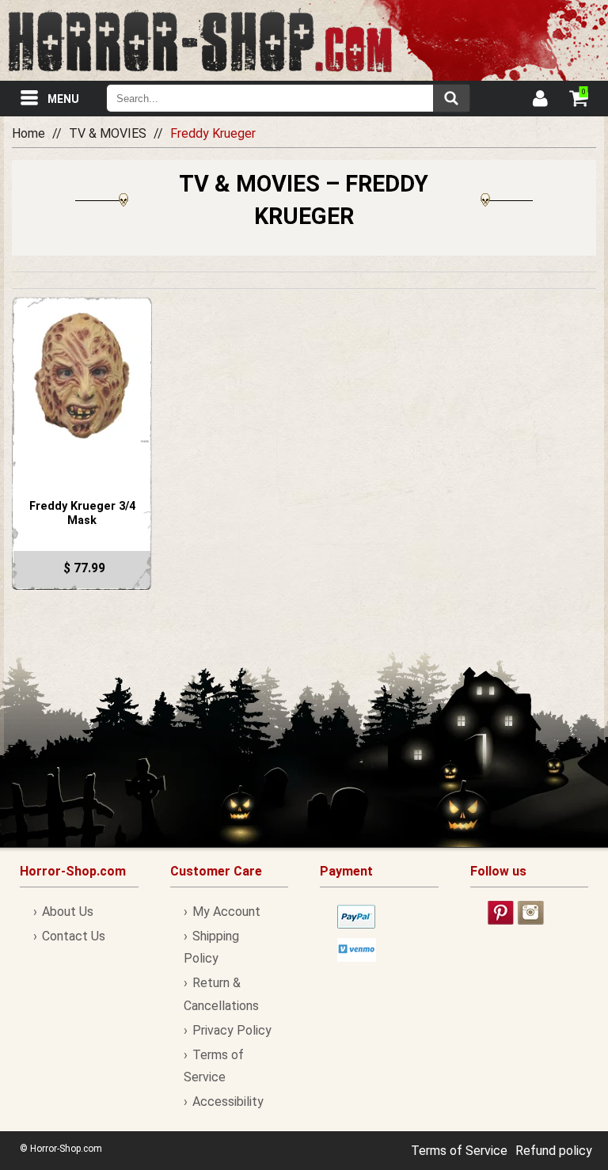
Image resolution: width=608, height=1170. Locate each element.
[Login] (539, 100)
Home (28, 133)
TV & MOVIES (107, 133)
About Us (67, 911)
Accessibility (228, 1101)
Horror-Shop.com (200, 40)
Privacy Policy (232, 1030)
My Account (226, 911)
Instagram (531, 913)
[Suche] (451, 98)
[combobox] (288, 98)
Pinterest (501, 913)
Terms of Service (459, 1150)
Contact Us (73, 936)
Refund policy (553, 1150)
